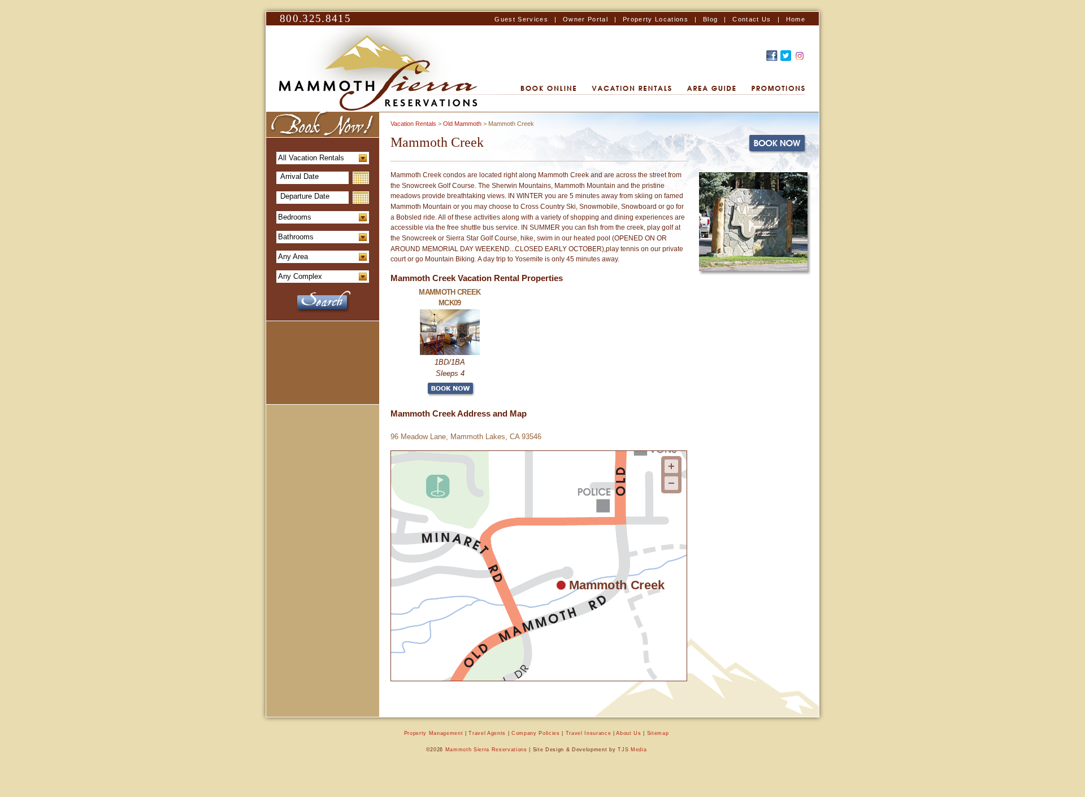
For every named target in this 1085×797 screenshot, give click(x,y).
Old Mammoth (462, 123)
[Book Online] (548, 89)
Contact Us (751, 19)
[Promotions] (778, 89)
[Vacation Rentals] (631, 89)
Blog (710, 19)
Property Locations (655, 19)
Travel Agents (487, 733)
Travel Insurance (588, 733)
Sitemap (658, 733)
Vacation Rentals (413, 123)
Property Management (433, 733)
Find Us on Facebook (772, 55)
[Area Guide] (711, 89)
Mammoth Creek (617, 585)
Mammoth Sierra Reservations (486, 749)
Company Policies (535, 733)
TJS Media (632, 749)
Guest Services (521, 19)
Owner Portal (585, 19)
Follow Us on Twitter (785, 55)
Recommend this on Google (799, 55)
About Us (628, 733)
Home (795, 19)
